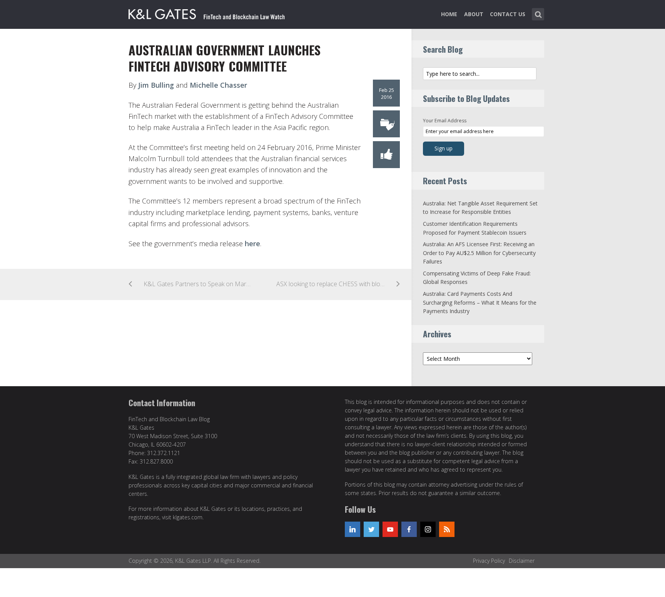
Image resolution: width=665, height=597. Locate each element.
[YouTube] (390, 529)
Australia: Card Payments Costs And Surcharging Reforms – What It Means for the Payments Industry (479, 302)
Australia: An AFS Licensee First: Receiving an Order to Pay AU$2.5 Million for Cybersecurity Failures (479, 252)
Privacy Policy (489, 560)
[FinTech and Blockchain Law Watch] (211, 13)
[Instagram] (428, 529)
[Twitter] (371, 529)
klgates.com (187, 517)
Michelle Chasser (218, 85)
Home (449, 14)
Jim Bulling (156, 85)
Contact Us (507, 14)
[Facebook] (409, 529)
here (252, 243)
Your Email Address (444, 120)
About (473, 14)
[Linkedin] (352, 529)
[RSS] (446, 529)
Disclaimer (522, 560)
